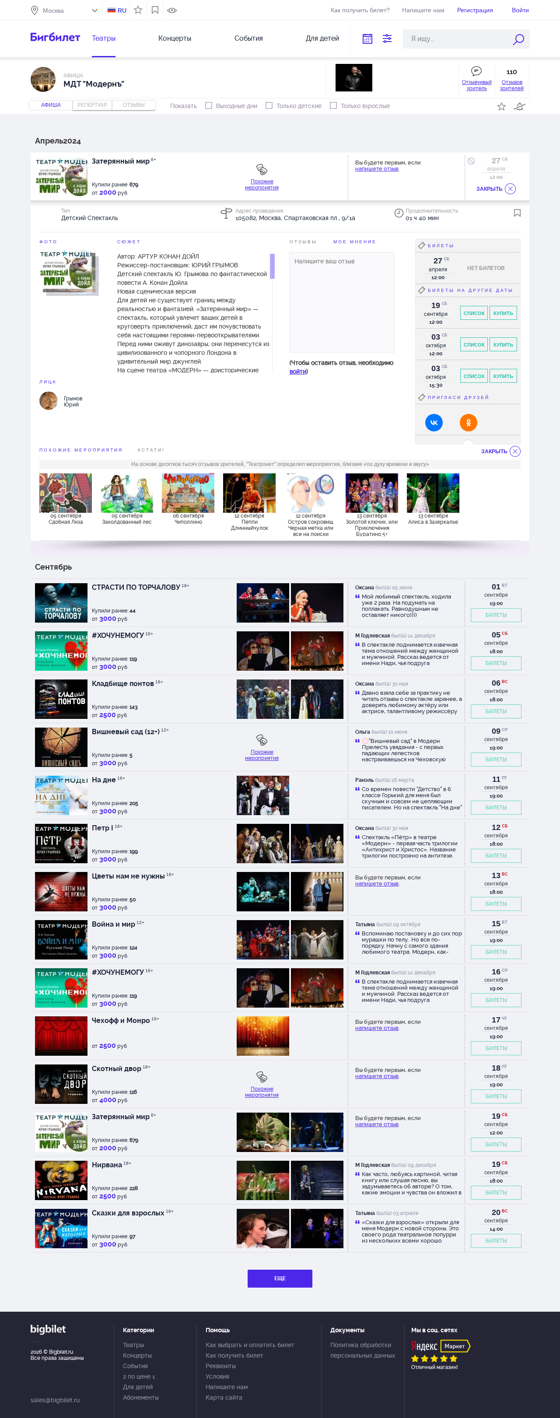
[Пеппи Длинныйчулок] (249, 493)
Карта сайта (224, 1397)
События (248, 38)
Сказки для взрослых (133, 1213)
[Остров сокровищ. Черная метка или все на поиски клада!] (310, 493)
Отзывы (303, 241)
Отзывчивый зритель (477, 85)
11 (496, 779)
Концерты (174, 38)
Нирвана (111, 1165)
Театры (104, 38)
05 (496, 634)
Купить (503, 313)
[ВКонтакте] (434, 422)
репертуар (92, 105)
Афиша (51, 105)
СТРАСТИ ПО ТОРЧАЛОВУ (140, 587)
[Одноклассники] (468, 422)
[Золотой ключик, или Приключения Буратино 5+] (372, 493)
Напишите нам (423, 10)
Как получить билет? (360, 10)
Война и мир (118, 924)
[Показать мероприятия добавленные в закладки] (155, 10)
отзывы (134, 105)
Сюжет (129, 241)
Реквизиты (221, 1365)
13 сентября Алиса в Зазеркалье (433, 519)
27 (496, 160)
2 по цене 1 (139, 1376)
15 (496, 923)
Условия (217, 1376)
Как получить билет (234, 1355)
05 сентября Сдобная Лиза (66, 519)
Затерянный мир (124, 161)
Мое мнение (355, 241)
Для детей (322, 38)
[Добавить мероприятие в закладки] (517, 213)
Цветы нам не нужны (133, 876)
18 (496, 1068)
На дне (108, 780)
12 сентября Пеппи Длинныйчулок (249, 522)
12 (496, 827)
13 (496, 875)
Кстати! (151, 450)
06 (496, 683)
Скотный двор (121, 1068)
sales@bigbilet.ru (55, 1400)
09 (496, 731)
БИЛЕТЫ (496, 615)
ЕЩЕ (280, 1278)
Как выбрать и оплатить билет (250, 1344)
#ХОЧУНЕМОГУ (122, 635)
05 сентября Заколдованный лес (127, 519)
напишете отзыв (377, 168)
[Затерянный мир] (65, 268)
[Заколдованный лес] (127, 493)
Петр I (107, 828)
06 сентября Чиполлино (188, 519)
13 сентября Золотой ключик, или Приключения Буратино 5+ (372, 524)
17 (496, 1019)
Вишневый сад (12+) (130, 732)
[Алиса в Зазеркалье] (433, 493)
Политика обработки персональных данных (362, 1350)
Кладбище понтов (127, 683)
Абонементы (141, 1397)
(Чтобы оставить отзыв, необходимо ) (341, 367)
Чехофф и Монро (125, 1020)
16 (496, 971)
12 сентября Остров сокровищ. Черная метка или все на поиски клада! (311, 524)
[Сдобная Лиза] (65, 493)
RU (122, 10)
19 (496, 1116)
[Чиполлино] (188, 493)
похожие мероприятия (81, 450)
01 (496, 586)
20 (496, 1212)
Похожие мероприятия (262, 185)
